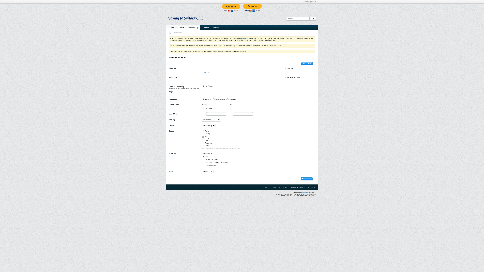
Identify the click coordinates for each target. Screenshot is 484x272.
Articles (216, 28)
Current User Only (184, 87)
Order (171, 126)
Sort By (172, 120)
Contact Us (275, 187)
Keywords (173, 68)
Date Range (174, 104)
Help (266, 187)
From (204, 104)
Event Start (173, 114)
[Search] (314, 18)
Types (171, 131)
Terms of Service (298, 187)
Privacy (285, 187)
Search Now (306, 63)
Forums (206, 28)
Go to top (311, 187)
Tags (171, 92)
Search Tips (206, 72)
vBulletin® (305, 192)
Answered (173, 99)
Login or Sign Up (308, 2)
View (171, 171)
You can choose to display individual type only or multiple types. (221, 148)
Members (173, 77)
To (231, 104)
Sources (172, 153)
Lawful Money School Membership (183, 28)
